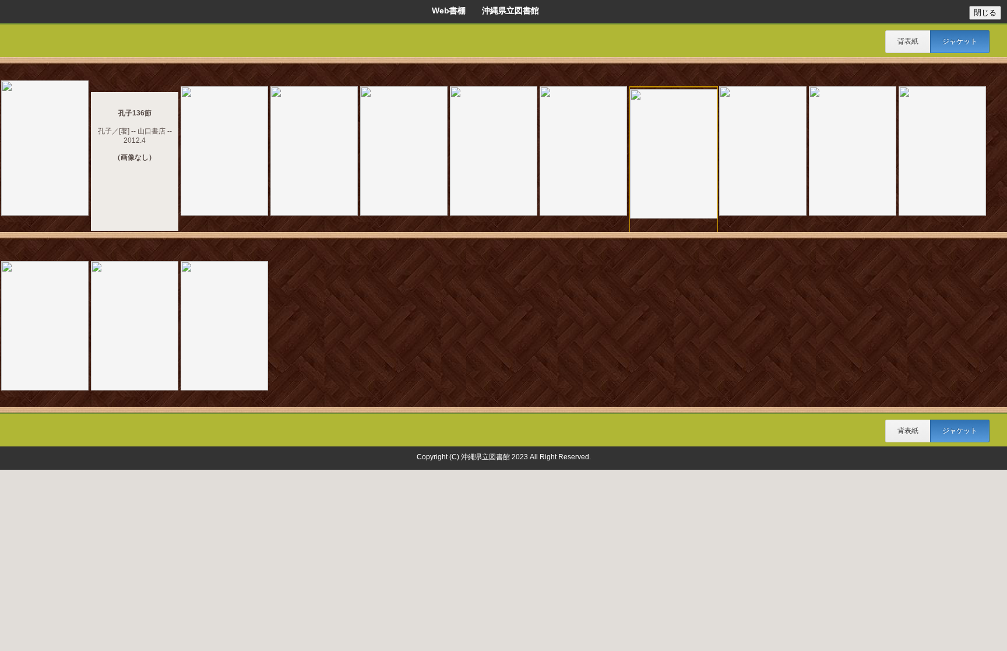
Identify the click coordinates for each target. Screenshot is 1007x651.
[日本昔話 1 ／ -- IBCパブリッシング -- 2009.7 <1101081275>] (763, 151)
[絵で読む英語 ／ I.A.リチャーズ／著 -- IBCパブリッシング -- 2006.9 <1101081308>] (314, 151)
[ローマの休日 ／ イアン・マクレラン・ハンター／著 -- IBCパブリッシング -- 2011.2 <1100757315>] (134, 326)
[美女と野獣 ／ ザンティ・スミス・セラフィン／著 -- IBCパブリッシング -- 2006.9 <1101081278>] (673, 154)
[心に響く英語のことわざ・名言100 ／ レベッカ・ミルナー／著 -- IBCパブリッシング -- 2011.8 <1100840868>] (224, 151)
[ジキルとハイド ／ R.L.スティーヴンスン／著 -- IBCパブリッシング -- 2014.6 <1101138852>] (852, 151)
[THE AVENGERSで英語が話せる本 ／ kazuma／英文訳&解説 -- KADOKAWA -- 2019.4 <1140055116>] (45, 148)
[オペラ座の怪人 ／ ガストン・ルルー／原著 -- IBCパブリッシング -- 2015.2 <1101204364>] (224, 326)
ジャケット (959, 41)
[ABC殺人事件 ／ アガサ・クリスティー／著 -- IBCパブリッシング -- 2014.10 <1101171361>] (493, 151)
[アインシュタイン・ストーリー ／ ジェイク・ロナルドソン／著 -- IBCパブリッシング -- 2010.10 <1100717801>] (583, 151)
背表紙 (907, 41)
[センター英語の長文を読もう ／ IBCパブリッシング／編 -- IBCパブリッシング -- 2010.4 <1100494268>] (404, 151)
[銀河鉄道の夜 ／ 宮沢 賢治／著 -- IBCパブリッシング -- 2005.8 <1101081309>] (942, 151)
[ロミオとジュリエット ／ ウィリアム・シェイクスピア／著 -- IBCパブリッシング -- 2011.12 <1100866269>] (45, 326)
